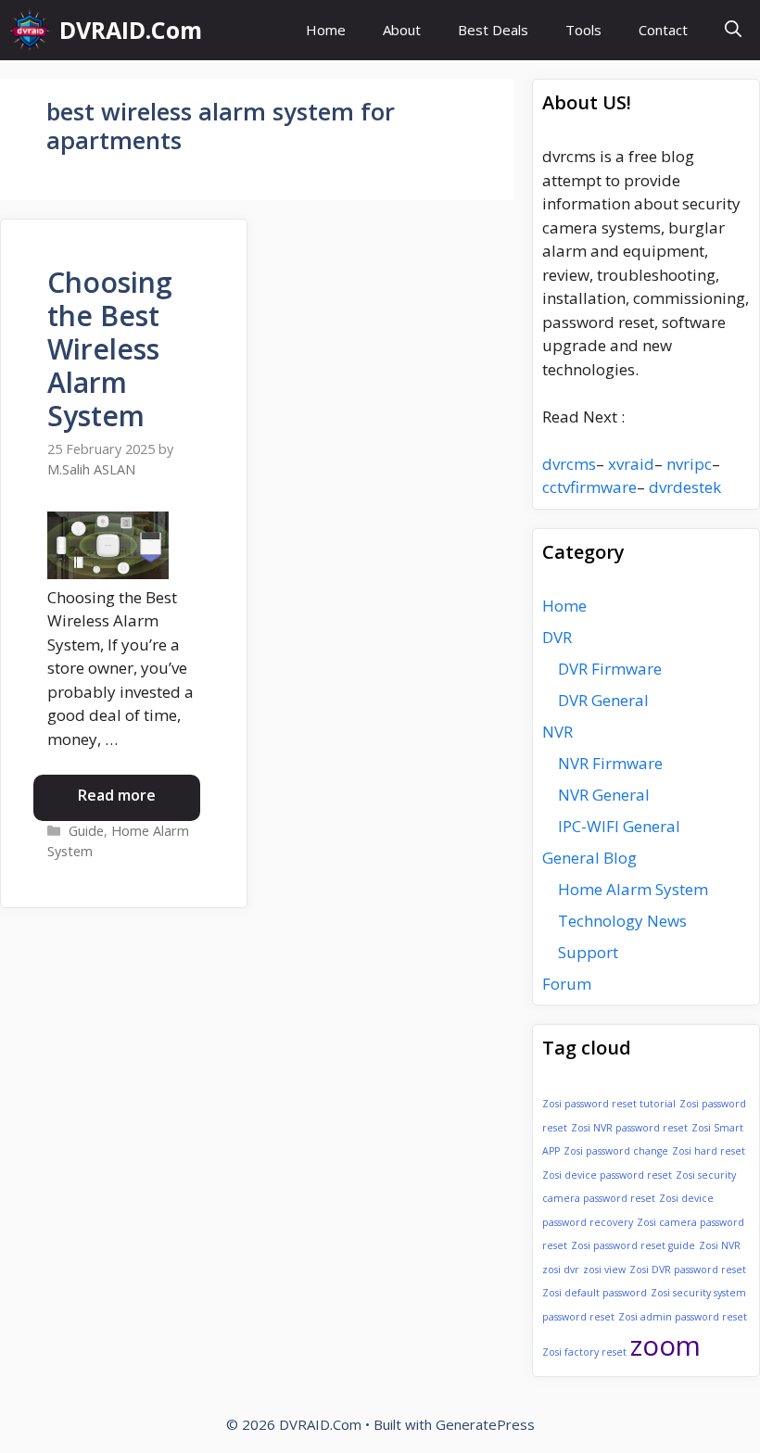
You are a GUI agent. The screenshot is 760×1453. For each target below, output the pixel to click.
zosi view (604, 1269)
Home (326, 29)
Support (588, 952)
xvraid (631, 463)
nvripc (689, 463)
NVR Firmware (610, 763)
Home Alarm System (633, 889)
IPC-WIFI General (619, 826)
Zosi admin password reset (682, 1316)
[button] (733, 30)
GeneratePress (485, 1424)
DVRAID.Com (130, 29)
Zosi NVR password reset (629, 1127)
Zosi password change (616, 1150)
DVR (557, 637)
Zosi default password (594, 1292)
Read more (117, 795)
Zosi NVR (720, 1245)
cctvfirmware (589, 487)
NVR (557, 731)
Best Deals (493, 29)
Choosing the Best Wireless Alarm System (109, 349)
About (402, 29)
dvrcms (569, 463)
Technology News (622, 920)
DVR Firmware (610, 668)
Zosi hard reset (708, 1150)
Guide (86, 831)
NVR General (604, 794)
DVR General (603, 700)
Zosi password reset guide (633, 1245)
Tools (583, 29)
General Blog (589, 857)
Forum (566, 983)
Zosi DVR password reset (687, 1269)
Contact (663, 29)
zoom (665, 1345)
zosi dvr (560, 1269)
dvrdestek (685, 487)
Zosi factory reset (584, 1352)
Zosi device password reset (607, 1175)
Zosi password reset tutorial (609, 1103)
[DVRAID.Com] (29, 30)
